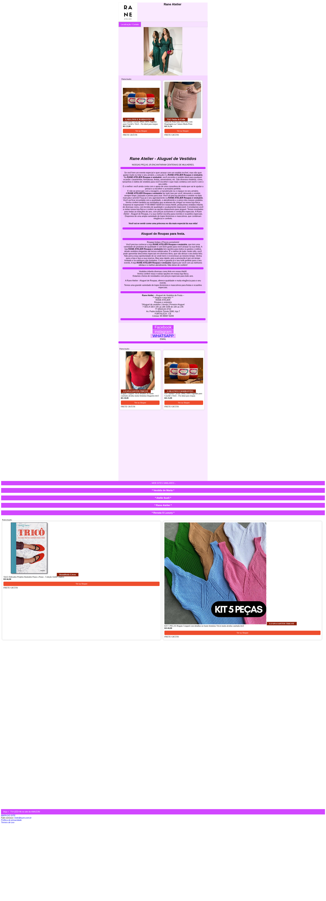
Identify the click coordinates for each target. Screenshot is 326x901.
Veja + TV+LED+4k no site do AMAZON (21, 812)
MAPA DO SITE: (8, 815)
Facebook (163, 327)
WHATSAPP (163, 336)
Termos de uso (7, 822)
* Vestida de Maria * (163, 490)
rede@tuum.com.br (22, 818)
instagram (163, 331)
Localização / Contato (130, 24)
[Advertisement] (77, 862)
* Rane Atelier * (163, 505)
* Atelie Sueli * (163, 498)
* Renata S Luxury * (163, 512)
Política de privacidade (11, 820)
